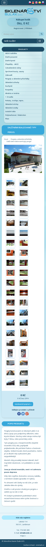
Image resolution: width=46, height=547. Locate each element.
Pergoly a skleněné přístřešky (17, 79)
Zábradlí (8, 75)
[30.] (23, 323)
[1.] (10, 183)
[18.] (23, 263)
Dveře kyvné (10, 60)
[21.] (10, 283)
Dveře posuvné (11, 57)
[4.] (23, 193)
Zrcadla (9, 97)
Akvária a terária (12, 93)
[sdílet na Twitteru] (23, 413)
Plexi (7, 119)
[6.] (23, 203)
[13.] (10, 243)
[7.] (10, 213)
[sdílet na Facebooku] (19, 413)
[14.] (23, 243)
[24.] (23, 293)
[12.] (23, 233)
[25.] (10, 303)
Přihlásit (28, 28)
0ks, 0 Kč (23, 21)
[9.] (10, 223)
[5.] (10, 203)
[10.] (23, 223)
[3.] (10, 193)
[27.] (10, 313)
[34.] (23, 343)
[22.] (23, 283)
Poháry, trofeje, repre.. (14, 100)
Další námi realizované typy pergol (19, 141)
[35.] (10, 353)
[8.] (23, 213)
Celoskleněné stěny (13, 68)
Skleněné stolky (11, 108)
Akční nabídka (11, 53)
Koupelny (9, 90)
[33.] (10, 343)
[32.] (23, 333)
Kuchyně (8, 86)
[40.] (23, 373)
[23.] (10, 293)
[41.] (10, 383)
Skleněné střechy (12, 82)
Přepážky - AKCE (12, 64)
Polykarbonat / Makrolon (15, 115)
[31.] (10, 333)
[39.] (10, 373)
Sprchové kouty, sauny (14, 71)
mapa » (23, 536)
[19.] (10, 273)
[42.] (23, 383)
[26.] (23, 303)
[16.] (23, 253)
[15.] (10, 253)
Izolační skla (10, 111)
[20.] (23, 273)
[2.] (23, 183)
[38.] (23, 363)
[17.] (10, 263)
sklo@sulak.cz (26, 533)
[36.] (23, 353)
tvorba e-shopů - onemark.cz (34, 545)
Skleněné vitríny (11, 104)
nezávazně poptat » (23, 404)
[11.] (10, 233)
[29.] (10, 323)
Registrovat (18, 28)
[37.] (10, 363)
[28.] (23, 313)
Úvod (6, 139)
